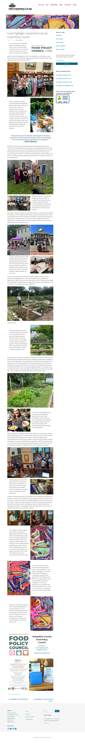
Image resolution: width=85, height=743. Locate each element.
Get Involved (59, 42)
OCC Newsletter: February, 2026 (64, 85)
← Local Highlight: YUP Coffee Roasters (17, 699)
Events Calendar (60, 46)
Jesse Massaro (18, 40)
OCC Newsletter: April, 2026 (63, 78)
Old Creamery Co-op (20, 8)
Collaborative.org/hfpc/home (42, 653)
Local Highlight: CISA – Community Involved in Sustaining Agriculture (51, 719)
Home (27, 711)
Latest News (59, 39)
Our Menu (58, 35)
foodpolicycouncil (43, 648)
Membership (54, 4)
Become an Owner (30, 716)
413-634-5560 (10, 716)
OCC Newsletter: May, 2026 (63, 75)
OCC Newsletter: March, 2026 (64, 82)
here (49, 590)
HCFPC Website (30, 141)
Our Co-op (41, 4)
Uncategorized (16, 694)
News (60, 4)
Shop (47, 4)
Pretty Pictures (60, 49)
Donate (75, 4)
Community (67, 4)
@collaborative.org (42, 649)
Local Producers (29, 719)
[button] (18, 240)
